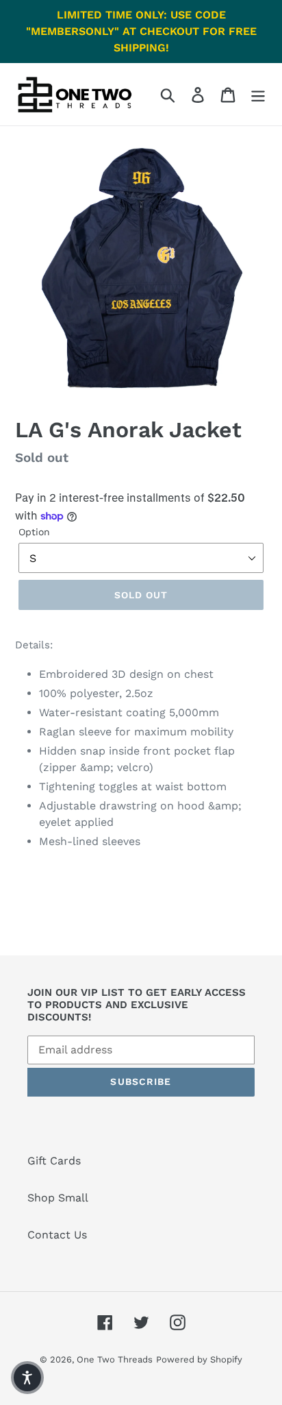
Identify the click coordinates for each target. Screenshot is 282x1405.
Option (34, 531)
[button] (27, 1377)
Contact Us (57, 1234)
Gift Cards (54, 1160)
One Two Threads (115, 1359)
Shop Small (57, 1197)
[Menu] (258, 94)
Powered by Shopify (199, 1359)
